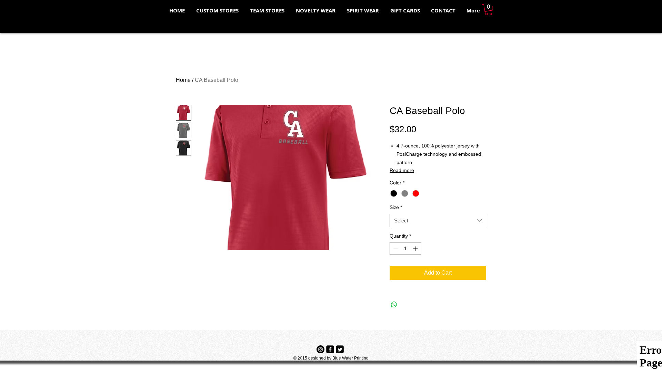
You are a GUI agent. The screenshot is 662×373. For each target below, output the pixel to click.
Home (183, 80)
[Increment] (416, 248)
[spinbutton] (405, 248)
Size (396, 207)
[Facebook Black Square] (330, 349)
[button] (488, 9)
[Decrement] (395, 248)
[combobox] (438, 220)
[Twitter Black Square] (340, 349)
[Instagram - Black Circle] (320, 349)
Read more (402, 170)
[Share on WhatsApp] (394, 304)
